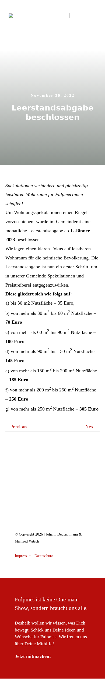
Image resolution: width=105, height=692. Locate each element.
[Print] (39, 15)
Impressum (23, 556)
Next (90, 426)
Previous (18, 426)
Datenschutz (43, 556)
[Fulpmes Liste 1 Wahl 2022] (54, 499)
